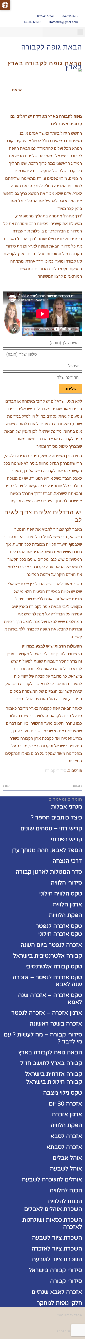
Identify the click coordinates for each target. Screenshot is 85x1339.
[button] (80, 32)
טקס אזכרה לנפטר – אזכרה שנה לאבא (47, 981)
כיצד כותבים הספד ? (56, 817)
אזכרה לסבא (66, 1136)
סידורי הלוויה (66, 882)
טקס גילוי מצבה (62, 1092)
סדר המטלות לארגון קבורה (49, 871)
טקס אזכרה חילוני (60, 933)
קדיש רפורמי (66, 839)
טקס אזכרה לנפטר (59, 926)
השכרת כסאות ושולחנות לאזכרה (52, 1223)
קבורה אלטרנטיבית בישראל (47, 955)
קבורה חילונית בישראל (54, 1081)
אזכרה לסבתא (64, 1147)
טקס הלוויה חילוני (60, 893)
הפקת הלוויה (66, 1125)
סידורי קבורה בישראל (55, 1270)
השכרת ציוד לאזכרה (56, 1248)
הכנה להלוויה (66, 1190)
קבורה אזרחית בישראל (53, 1073)
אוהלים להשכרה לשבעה (52, 1179)
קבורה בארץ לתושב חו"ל (51, 1063)
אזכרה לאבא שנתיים (56, 1292)
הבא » (6, 786)
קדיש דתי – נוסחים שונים (51, 828)
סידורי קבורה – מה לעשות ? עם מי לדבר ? (43, 1038)
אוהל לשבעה (66, 1168)
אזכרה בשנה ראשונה (56, 1023)
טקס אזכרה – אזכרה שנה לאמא (50, 999)
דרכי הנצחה (67, 860)
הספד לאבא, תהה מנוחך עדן (46, 850)
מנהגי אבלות (66, 806)
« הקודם (77, 786)
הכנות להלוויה (65, 1201)
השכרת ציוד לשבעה (57, 1237)
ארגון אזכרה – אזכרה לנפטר (46, 1012)
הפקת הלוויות (65, 915)
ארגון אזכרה (67, 1114)
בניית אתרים (64, 1331)
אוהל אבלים (67, 1157)
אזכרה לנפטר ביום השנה (51, 944)
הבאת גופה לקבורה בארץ (50, 1052)
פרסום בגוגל (64, 1315)
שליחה (70, 388)
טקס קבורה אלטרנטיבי (54, 966)
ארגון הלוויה (67, 904)
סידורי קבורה (55, 770)
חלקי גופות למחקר (59, 1302)
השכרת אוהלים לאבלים (53, 1209)
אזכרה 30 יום (65, 1103)
